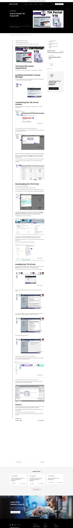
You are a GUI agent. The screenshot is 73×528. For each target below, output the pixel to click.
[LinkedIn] (15, 525)
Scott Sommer (19, 462)
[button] (26, 4)
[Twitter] (20, 525)
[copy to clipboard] (16, 420)
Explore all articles (36, 489)
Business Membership (36, 526)
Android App (56, 526)
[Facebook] (17, 525)
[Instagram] (10, 525)
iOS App (55, 525)
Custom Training (35, 525)
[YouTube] (13, 525)
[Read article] (18, 480)
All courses (62, 51)
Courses (45, 525)
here (18, 215)
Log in (52, 4)
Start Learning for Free (59, 4)
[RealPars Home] (13, 4)
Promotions (45, 526)
